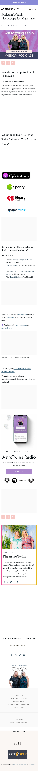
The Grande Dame (22, 764)
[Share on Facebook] (8, 63)
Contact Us (19, 696)
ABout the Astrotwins (19, 699)
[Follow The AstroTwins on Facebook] (11, 655)
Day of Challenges (16, 277)
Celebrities (19, 719)
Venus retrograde (12, 265)
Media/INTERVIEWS (19, 701)
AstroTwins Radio (19, 457)
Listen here (19, 472)
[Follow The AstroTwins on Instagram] (16, 655)
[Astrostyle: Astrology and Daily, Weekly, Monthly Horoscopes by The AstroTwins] (10, 9)
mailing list (10, 317)
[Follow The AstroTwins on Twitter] (20, 655)
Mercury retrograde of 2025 (22, 260)
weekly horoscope (20, 325)
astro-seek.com (17, 760)
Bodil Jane (15, 764)
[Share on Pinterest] (13, 63)
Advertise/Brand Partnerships (19, 704)
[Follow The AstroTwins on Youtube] (24, 655)
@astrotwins (22, 314)
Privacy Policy (19, 707)
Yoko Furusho (31, 764)
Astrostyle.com (6, 328)
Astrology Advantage (19, 722)
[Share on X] (3, 63)
